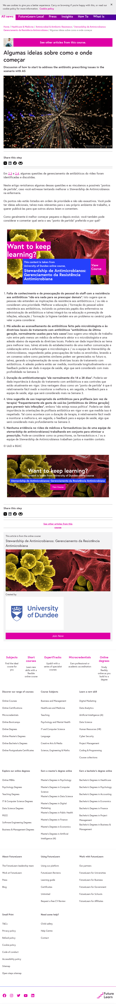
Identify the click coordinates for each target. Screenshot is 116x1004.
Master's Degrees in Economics (56, 826)
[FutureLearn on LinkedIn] (32, 995)
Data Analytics (86, 708)
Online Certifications (12, 708)
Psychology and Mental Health (55, 722)
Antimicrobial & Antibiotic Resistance (54, 26)
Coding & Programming (90, 750)
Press (53, 16)
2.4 (17, 173)
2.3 (10, 173)
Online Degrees (9, 729)
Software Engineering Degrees (16, 822)
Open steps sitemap (12, 973)
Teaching (45, 715)
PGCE (5, 815)
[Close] (111, 4)
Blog (4, 887)
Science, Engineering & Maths (55, 750)
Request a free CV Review (53, 901)
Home (6, 26)
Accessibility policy (11, 959)
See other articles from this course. (63, 42)
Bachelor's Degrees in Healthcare (95, 780)
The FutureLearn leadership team (18, 865)
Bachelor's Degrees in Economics (95, 801)
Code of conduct (10, 952)
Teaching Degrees (10, 794)
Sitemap (6, 966)
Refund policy (8, 937)
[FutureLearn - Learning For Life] (105, 995)
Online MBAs (8, 780)
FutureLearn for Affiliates (91, 901)
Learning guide (48, 879)
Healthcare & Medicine (22, 26)
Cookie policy (9, 944)
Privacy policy (9, 930)
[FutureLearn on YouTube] (25, 995)
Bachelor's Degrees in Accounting (95, 794)
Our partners (85, 865)
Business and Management (53, 700)
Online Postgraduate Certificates (18, 750)
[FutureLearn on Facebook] (5, 995)
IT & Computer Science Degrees (17, 801)
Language (45, 736)
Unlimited (45, 894)
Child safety (47, 923)
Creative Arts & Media (51, 743)
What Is (98, 16)
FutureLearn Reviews (51, 872)
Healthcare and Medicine (53, 708)
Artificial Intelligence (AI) (91, 715)
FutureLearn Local (31, 16)
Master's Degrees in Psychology (56, 780)
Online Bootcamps (11, 722)
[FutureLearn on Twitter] (18, 995)
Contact (45, 937)
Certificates (46, 887)
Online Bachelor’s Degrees (14, 743)
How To (83, 16)
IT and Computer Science (53, 729)
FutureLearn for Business (91, 879)
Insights (67, 16)
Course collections (88, 757)
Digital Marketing (87, 700)
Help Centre (46, 930)
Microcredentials (10, 715)
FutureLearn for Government (92, 887)
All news (7, 16)
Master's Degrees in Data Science (57, 796)
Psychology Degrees (12, 787)
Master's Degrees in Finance (54, 819)
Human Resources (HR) (90, 729)
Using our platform (50, 865)
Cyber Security (86, 736)
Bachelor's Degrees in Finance (93, 808)
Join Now (58, 636)
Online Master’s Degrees (13, 736)
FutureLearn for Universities (92, 872)
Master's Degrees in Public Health (57, 812)
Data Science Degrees (12, 808)
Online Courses (9, 700)
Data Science (85, 722)
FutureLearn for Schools (90, 894)
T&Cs (4, 923)
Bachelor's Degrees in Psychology (95, 787)
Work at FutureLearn (12, 872)
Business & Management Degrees (18, 829)
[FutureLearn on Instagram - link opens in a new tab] (11, 995)
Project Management (89, 743)
